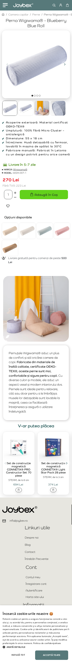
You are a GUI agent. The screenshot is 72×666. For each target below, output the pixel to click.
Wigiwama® (20, 169)
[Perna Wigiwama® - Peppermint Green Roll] (45, 231)
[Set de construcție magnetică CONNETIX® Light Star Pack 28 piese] (53, 447)
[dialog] (36, 635)
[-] (15, 196)
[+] (15, 192)
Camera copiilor (18, 14)
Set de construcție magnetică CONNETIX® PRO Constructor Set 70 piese (18, 469)
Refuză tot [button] (18, 654)
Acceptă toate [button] (51, 655)
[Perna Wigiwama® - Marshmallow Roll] (27, 231)
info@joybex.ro (19, 520)
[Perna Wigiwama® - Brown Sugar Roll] (10, 231)
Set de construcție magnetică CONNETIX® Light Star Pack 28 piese (53, 468)
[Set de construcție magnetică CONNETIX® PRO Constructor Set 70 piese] (18, 447)
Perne (36, 14)
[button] (7, 64)
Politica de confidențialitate (47, 643)
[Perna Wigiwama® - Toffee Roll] (10, 248)
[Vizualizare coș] (67, 5)
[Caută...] (53, 5)
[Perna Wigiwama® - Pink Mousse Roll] (62, 231)
